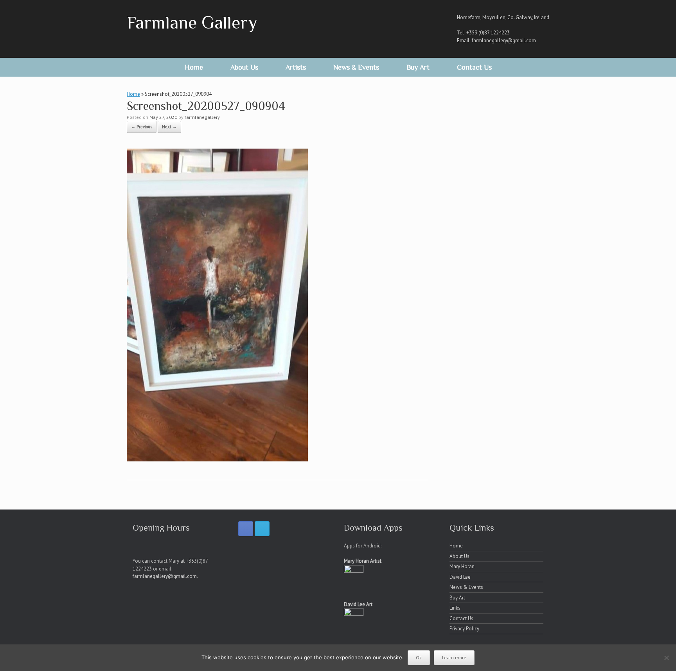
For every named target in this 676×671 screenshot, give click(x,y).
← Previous (141, 126)
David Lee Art (358, 604)
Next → (169, 126)
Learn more (454, 657)
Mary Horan (462, 566)
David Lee (460, 577)
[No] (666, 658)
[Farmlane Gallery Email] (262, 528)
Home (194, 67)
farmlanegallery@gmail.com (504, 40)
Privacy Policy (464, 628)
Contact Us (474, 67)
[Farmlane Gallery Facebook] (245, 528)
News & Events (356, 67)
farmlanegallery (202, 117)
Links (454, 608)
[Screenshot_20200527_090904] (217, 459)
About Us (244, 67)
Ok (419, 657)
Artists (296, 67)
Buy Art (418, 67)
